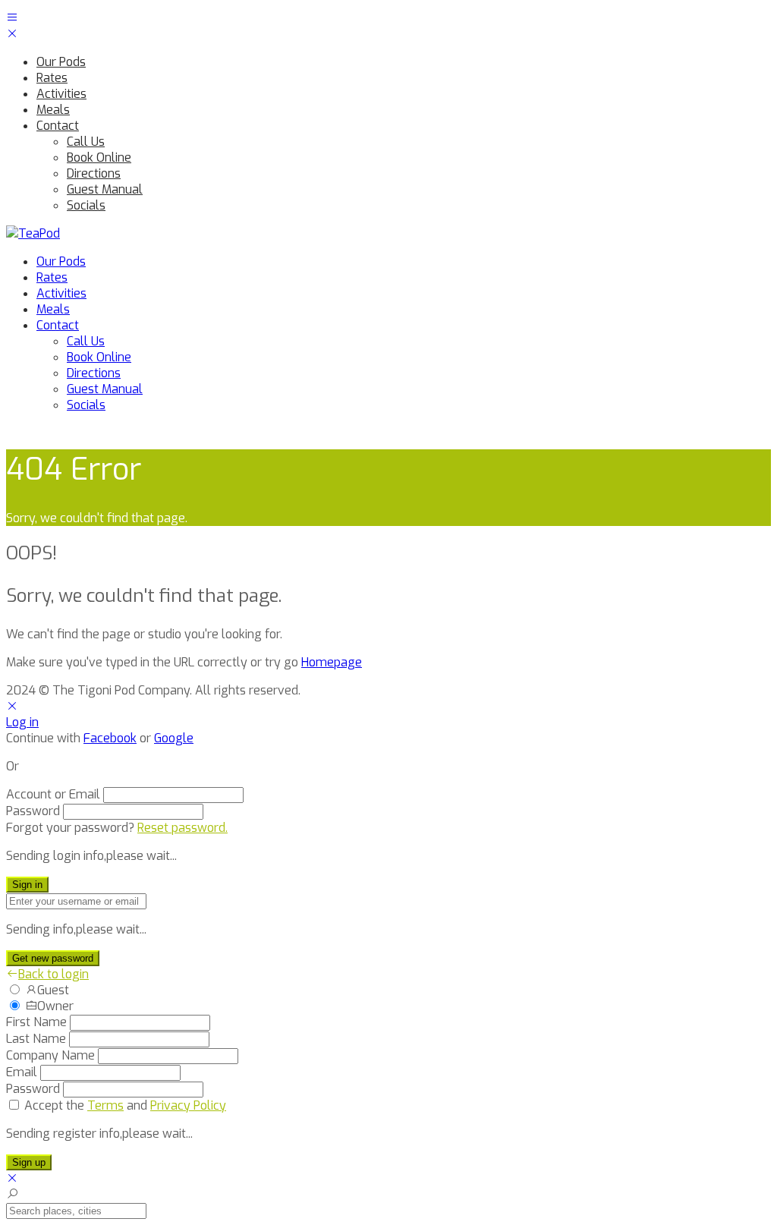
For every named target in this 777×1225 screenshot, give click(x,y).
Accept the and (125, 1105)
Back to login (53, 974)
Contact (57, 126)
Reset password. (182, 828)
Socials (86, 205)
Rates (52, 78)
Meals (53, 110)
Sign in (27, 884)
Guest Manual (105, 189)
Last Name (36, 1039)
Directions (94, 173)
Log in (22, 722)
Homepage (331, 662)
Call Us (86, 142)
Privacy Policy (188, 1105)
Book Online (99, 157)
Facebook (110, 738)
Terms (105, 1105)
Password (33, 811)
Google (173, 738)
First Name (36, 1022)
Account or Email (53, 794)
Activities (61, 94)
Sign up (29, 1162)
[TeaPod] (33, 233)
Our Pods (61, 62)
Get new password (52, 958)
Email (21, 1072)
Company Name (50, 1055)
